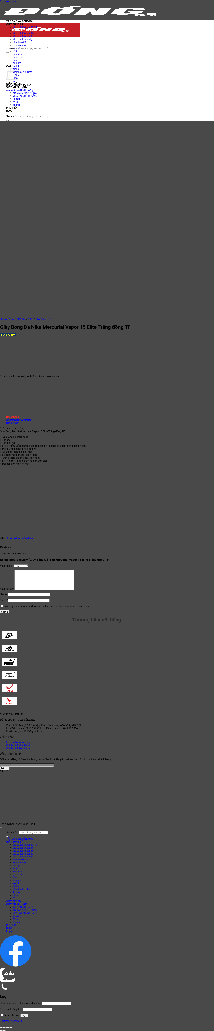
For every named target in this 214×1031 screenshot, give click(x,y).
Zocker (16, 104)
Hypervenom (19, 45)
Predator (17, 54)
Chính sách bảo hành (18, 748)
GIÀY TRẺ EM (13, 83)
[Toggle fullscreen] (4, 1027)
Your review (7, 588)
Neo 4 (16, 66)
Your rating (7, 565)
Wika (15, 101)
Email (4, 600)
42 (19, 538)
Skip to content (8, 1)
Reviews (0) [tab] (13, 422)
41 (15, 538)
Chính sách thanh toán (18, 745)
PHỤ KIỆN (11, 107)
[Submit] (7, 52)
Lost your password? (11, 1021)
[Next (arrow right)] (4, 1030)
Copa (15, 60)
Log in (24, 1015)
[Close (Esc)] (10, 1027)
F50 (15, 51)
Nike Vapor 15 (43, 319)
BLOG (9, 110)
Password (11, 1009)
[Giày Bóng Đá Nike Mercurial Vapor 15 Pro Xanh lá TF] (14, 370)
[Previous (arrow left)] (1, 1030)
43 (23, 538)
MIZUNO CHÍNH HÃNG (25, 95)
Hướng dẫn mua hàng (18, 742)
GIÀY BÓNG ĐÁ (14, 24)
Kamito (17, 98)
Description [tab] (12, 416)
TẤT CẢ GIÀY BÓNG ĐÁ (19, 21)
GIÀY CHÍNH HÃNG (17, 86)
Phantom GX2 (20, 42)
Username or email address (21, 1003)
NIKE (30, 319)
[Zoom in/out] (1, 1027)
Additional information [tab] (18, 419)
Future (16, 892)
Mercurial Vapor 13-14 (25, 27)
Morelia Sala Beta (22, 72)
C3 (14, 80)
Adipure (17, 63)
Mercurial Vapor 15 (23, 30)
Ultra (15, 895)
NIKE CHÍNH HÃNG (23, 89)
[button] (7, 43)
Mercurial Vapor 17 (23, 36)
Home (3, 319)
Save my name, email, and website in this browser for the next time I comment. (47, 606)
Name (4, 594)
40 (11, 538)
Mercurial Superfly (23, 39)
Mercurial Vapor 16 (23, 33)
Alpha (16, 886)
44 (27, 538)
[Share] (7, 1027)
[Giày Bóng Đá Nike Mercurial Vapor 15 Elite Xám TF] (14, 354)
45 (31, 538)
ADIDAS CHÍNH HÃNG (25, 92)
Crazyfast (18, 57)
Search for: (12, 48)
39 (7, 538)
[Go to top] (1, 827)
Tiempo (17, 48)
